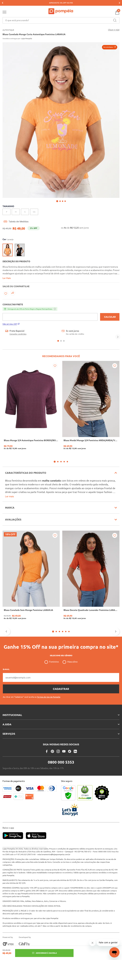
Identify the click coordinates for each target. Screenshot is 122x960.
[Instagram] (58, 751)
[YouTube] (63, 751)
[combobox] (61, 20)
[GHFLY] (24, 944)
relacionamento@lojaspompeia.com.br (53, 854)
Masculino (72, 661)
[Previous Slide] (2, 3)
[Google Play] (14, 836)
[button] (109, 47)
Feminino (54, 661)
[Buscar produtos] (115, 20)
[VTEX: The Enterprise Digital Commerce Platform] (8, 944)
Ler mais (9, 496)
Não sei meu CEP (10, 324)
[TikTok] (69, 751)
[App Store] (36, 836)
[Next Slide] (119, 3)
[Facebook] (46, 751)
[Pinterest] (52, 751)
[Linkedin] (75, 751)
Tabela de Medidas (18, 221)
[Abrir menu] (4, 13)
